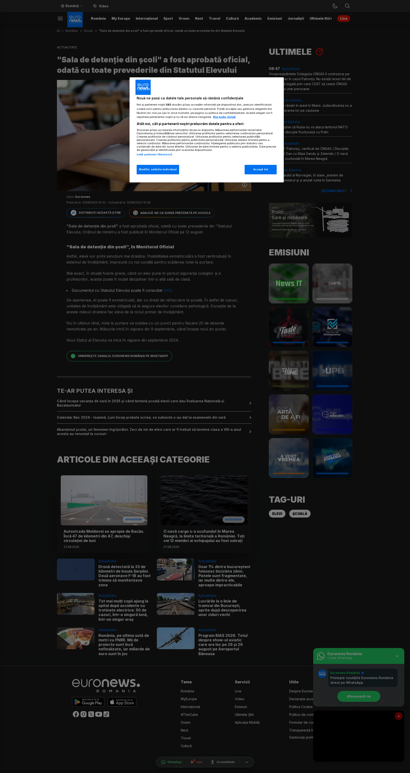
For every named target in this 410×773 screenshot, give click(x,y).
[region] (207, 129)
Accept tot (260, 169)
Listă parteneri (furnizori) (154, 154)
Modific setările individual (158, 169)
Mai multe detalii (224, 117)
